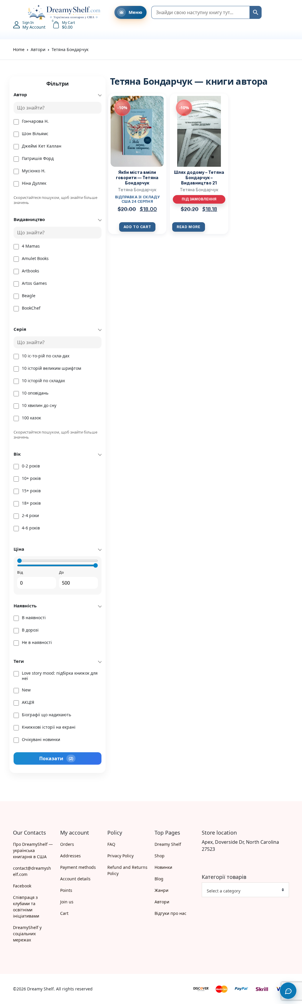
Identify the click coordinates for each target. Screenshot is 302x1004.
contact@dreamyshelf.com (32, 871)
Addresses (70, 856)
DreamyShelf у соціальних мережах (27, 934)
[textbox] (243, 891)
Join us (66, 902)
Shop (160, 856)
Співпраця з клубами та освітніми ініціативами (26, 907)
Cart (64, 913)
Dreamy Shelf (168, 844)
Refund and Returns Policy (127, 870)
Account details (75, 879)
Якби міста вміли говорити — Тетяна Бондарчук (137, 177)
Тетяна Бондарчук (137, 189)
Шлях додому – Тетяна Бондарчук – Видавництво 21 (199, 177)
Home (18, 49)
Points (66, 890)
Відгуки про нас (170, 913)
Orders (67, 844)
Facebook (22, 886)
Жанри (161, 890)
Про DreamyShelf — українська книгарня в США (33, 850)
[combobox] (245, 889)
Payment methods (78, 867)
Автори (162, 902)
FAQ (111, 844)
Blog (159, 879)
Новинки (163, 867)
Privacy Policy (120, 856)
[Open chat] (288, 990)
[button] (16, 12)
